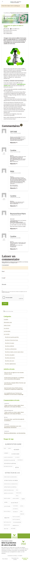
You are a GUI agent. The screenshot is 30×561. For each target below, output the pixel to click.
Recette (6, 518)
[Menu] (2, 1)
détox (17, 467)
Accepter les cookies (25, 559)
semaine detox (16, 525)
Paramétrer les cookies (15, 559)
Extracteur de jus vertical (10, 487)
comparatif (6, 453)
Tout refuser (5, 558)
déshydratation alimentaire (9, 460)
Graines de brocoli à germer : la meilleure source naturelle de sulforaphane (14, 378)
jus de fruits (14, 502)
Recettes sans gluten (9, 355)
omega (21, 511)
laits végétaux (15, 508)
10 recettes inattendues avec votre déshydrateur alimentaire (12, 426)
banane (9, 448)
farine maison (18, 492)
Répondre (13, 142)
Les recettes (6, 334)
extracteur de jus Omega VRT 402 (11, 483)
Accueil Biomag (7, 12)
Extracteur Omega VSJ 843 (9, 490)
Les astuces (14, 30)
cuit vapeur (17, 457)
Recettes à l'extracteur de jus (11, 340)
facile (17, 490)
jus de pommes (15, 505)
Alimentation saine (8, 322)
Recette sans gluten (7, 522)
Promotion (22, 514)
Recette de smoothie (16, 519)
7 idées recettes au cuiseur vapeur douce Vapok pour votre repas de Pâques (14, 406)
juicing (5, 502)
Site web (4, 284)
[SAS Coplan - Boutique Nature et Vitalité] (16, 2)
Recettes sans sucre (9, 360)
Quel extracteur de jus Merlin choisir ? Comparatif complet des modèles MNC (13, 388)
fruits (17, 495)
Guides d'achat (7, 325)
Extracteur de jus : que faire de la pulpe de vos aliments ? (14, 419)
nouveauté (15, 511)
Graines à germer (7, 498)
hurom (23, 498)
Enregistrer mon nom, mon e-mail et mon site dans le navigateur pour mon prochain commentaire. (14, 292)
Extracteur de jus (12, 473)
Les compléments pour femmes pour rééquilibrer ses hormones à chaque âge (13, 393)
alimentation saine (13, 444)
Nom (3, 271)
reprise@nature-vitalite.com (16, 158)
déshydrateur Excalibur (8, 466)
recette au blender (16, 516)
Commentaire (5, 265)
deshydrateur (20, 460)
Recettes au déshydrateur (11, 349)
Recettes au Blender (9, 346)
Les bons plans (8, 32)
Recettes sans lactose (10, 357)
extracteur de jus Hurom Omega (10, 476)
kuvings (21, 505)
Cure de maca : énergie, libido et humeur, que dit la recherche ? (15, 383)
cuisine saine (15, 454)
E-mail (4, 278)
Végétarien (13, 528)
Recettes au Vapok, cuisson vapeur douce (14, 352)
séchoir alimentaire (17, 522)
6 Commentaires (8, 33)
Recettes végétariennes (10, 363)
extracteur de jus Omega (11, 480)
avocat (5, 448)
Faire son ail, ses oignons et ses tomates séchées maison (14, 373)
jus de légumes (7, 506)
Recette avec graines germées (12, 337)
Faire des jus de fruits (8, 493)
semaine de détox (7, 525)
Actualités (7, 30)
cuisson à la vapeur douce (8, 457)
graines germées (16, 498)
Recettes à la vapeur (9, 343)
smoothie (6, 528)
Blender (16, 449)
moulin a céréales (7, 511)
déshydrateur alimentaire (10, 463)
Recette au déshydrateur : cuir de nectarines (14, 433)
